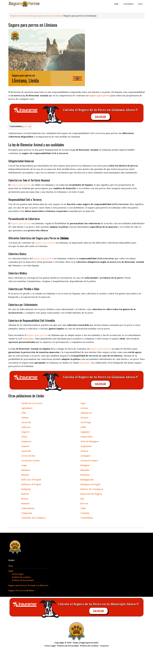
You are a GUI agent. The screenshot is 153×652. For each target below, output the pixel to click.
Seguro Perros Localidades (21, 590)
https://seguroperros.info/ (86, 642)
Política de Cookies (89, 645)
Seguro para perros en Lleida (46, 15)
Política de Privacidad (22, 580)
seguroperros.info (27, 4)
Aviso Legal (17, 574)
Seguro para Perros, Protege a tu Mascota (28, 585)
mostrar (26, 126)
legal (10, 571)
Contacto (104, 645)
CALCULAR (100, 117)
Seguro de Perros (19, 15)
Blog (10, 566)
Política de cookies (21, 577)
